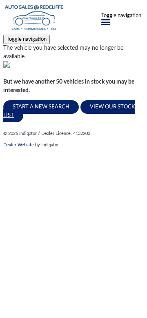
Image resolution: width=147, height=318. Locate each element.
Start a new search (41, 107)
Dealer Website (18, 145)
